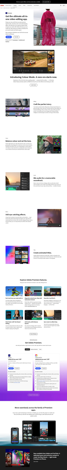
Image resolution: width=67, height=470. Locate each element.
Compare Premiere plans (33, 394)
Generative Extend (31, 306)
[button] (61, 5)
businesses (15, 40)
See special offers (46, 1)
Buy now (8, 37)
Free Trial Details (36, 5)
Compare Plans (29, 5)
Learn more (33, 85)
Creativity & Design (8, 5)
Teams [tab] (40, 349)
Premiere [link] (15, 5)
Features (20, 5)
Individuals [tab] (27, 349)
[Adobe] (2, 5)
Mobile (24, 5)
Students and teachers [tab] (34, 349)
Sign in (64, 5)
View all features (33, 333)
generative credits (17, 382)
